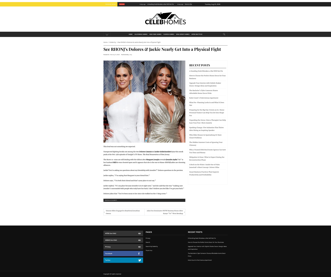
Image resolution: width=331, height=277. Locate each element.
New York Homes (155, 34)
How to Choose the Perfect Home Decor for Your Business (171, 4)
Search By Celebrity (152, 246)
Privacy (108, 247)
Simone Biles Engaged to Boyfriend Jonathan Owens (123, 212)
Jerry (130, 54)
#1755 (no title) (197, 34)
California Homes (141, 34)
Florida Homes (169, 34)
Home (130, 34)
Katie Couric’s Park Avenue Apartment (203, 98)
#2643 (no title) (111, 240)
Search (148, 242)
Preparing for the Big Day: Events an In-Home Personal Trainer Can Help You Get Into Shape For (206, 113)
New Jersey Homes (182, 34)
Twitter (107, 260)
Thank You (149, 250)
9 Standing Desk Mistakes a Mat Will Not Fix (129, 4)
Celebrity (114, 200)
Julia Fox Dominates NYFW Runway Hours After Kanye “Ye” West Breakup (165, 212)
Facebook (108, 253)
